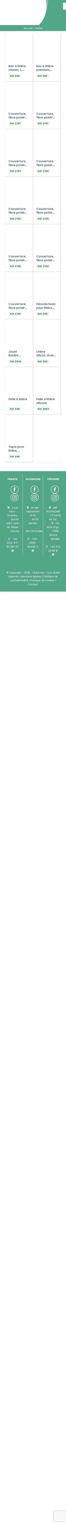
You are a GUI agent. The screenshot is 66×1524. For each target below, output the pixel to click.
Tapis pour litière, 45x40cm (16, 450)
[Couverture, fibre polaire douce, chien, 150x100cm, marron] (46, 133)
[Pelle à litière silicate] (46, 371)
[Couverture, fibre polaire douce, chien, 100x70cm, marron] (19, 85)
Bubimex (39, 572)
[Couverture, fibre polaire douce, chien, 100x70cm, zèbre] (19, 133)
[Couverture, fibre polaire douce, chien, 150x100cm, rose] (19, 181)
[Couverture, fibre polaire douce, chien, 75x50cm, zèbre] (19, 276)
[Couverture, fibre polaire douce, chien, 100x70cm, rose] (46, 85)
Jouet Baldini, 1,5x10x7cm (16, 355)
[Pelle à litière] (19, 371)
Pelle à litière (17, 399)
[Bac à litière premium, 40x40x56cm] (46, 38)
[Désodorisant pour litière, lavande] (46, 276)
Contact (33, 584)
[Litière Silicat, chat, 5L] (46, 323)
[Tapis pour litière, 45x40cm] (19, 419)
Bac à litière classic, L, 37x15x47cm (17, 70)
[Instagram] (14, 497)
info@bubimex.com (19, 554)
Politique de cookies (42, 580)
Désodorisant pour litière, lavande (46, 308)
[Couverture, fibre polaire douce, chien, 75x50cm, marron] (19, 228)
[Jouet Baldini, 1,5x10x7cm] (19, 323)
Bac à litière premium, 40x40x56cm (46, 70)
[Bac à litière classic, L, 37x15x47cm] (19, 38)
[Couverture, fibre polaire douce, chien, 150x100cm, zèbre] (46, 181)
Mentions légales (31, 576)
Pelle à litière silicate (45, 401)
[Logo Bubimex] (24, 4)
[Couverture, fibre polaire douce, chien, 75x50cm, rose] (46, 228)
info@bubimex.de (38, 554)
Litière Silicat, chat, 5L (45, 355)
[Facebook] (14, 489)
